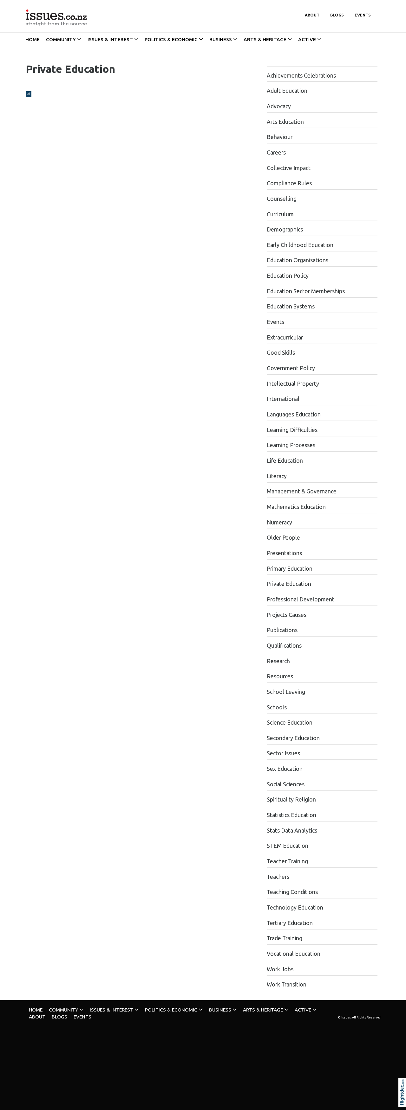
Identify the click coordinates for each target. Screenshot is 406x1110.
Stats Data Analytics (292, 831)
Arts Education (285, 122)
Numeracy (279, 522)
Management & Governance (302, 491)
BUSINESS (220, 39)
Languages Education (294, 414)
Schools (277, 707)
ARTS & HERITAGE (265, 39)
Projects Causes (286, 615)
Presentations (284, 553)
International (283, 399)
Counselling (282, 199)
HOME (32, 39)
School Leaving (286, 692)
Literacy (277, 476)
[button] (403, 1101)
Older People (283, 538)
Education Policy (288, 276)
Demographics (285, 229)
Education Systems (291, 306)
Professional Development (300, 599)
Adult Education (287, 91)
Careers (276, 152)
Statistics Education (291, 815)
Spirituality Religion (291, 799)
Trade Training (284, 938)
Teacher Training (287, 861)
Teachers (278, 877)
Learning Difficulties (292, 430)
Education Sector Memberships (306, 291)
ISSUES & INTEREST (110, 39)
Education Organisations (297, 260)
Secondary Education (293, 738)
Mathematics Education (296, 507)
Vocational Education (293, 954)
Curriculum (280, 214)
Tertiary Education (290, 923)
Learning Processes (291, 445)
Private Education (289, 584)
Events (363, 15)
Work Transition (286, 984)
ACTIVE (307, 39)
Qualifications (284, 646)
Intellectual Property (293, 384)
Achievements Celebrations (301, 76)
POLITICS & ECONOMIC (171, 39)
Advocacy (279, 106)
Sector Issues (283, 753)
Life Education (285, 461)
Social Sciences (285, 784)
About (312, 15)
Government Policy (291, 368)
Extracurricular (285, 337)
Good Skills (281, 353)
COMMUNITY (61, 39)
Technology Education (295, 907)
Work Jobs (280, 969)
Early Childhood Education (300, 245)
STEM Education (287, 846)
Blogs (337, 15)
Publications (282, 630)
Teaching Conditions (292, 892)
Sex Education (285, 769)
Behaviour (279, 137)
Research (278, 661)
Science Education (289, 723)
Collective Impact (289, 168)
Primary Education (289, 569)
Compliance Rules (289, 183)
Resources (280, 676)
